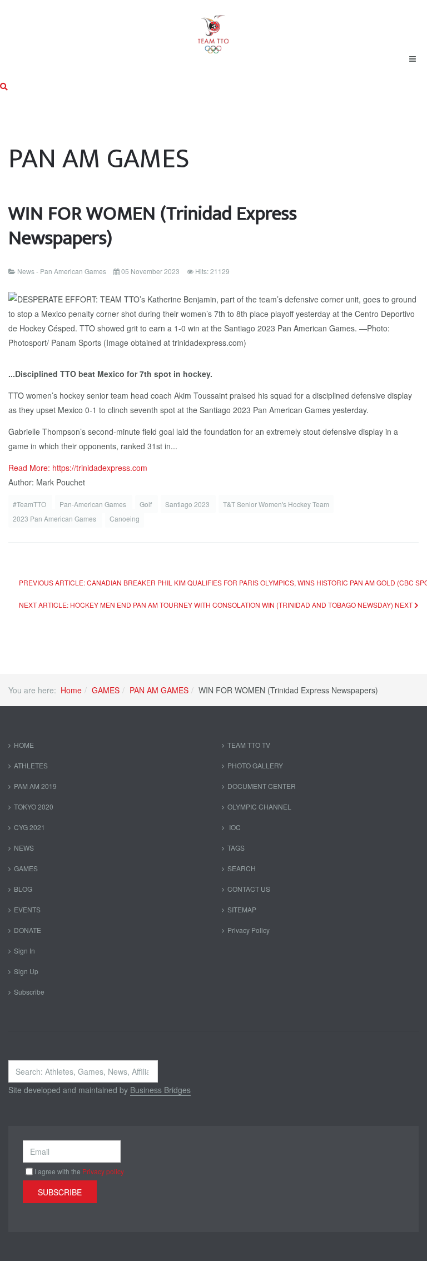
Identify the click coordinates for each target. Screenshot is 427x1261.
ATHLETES (31, 765)
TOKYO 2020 (33, 806)
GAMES (106, 690)
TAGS (236, 847)
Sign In (24, 950)
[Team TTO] (213, 28)
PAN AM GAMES (159, 690)
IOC (234, 827)
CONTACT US (248, 888)
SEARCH (241, 868)
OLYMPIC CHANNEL (259, 806)
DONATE (27, 930)
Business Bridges (160, 1089)
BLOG (23, 888)
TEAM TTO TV (248, 744)
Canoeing (125, 518)
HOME (24, 744)
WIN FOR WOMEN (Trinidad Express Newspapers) (152, 226)
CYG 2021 (29, 827)
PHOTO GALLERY (255, 765)
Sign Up (26, 971)
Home (71, 690)
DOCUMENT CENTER (261, 786)
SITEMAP (241, 909)
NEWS (24, 847)
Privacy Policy (248, 930)
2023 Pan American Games (55, 518)
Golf (146, 504)
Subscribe (29, 991)
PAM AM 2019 (35, 786)
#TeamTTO (30, 504)
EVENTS (27, 909)
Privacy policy (103, 1171)
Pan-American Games (93, 504)
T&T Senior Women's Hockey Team (276, 504)
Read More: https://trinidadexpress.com (77, 467)
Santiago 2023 (188, 504)
